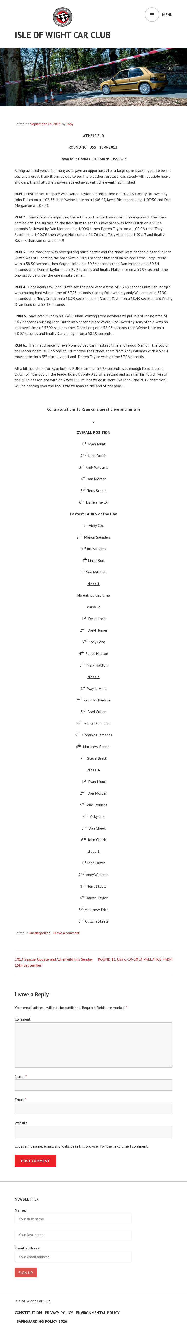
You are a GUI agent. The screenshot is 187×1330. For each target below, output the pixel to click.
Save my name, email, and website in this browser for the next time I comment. (84, 1146)
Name (21, 1076)
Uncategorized (39, 933)
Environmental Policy (98, 1312)
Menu (167, 14)
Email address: (27, 1248)
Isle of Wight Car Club (63, 34)
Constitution (28, 1312)
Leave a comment (66, 933)
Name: (20, 1210)
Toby (70, 124)
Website (21, 1122)
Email (20, 1099)
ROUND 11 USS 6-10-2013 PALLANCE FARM (135, 959)
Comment (23, 1019)
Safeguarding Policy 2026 (42, 1321)
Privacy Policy (59, 1312)
